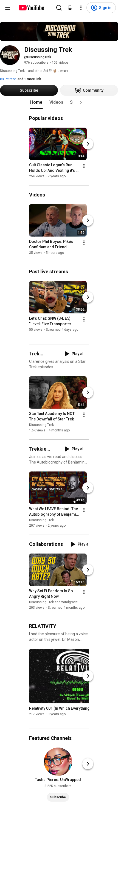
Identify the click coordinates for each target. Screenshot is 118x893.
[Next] (87, 143)
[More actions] (83, 166)
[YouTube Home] (31, 7)
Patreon (10, 79)
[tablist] (59, 102)
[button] (80, 102)
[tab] (36, 102)
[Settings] (81, 7)
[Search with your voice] (69, 7)
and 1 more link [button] (29, 79)
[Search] (59, 7)
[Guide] (7, 7)
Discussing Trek (41, 425)
